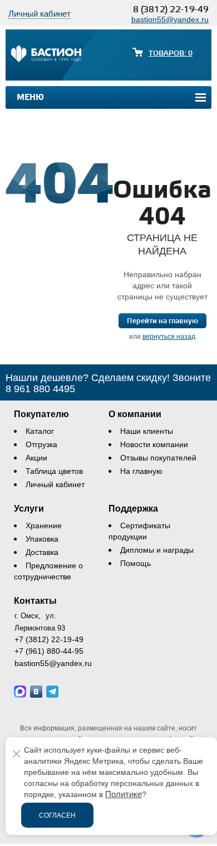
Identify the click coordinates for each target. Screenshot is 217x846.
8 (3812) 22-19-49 (171, 9)
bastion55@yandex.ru (170, 19)
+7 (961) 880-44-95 (48, 651)
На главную (141, 471)
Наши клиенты (146, 431)
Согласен (57, 815)
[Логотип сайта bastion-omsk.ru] (46, 55)
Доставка (42, 552)
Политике (123, 794)
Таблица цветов (54, 471)
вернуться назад (168, 337)
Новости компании (154, 444)
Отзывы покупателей (158, 457)
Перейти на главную (162, 321)
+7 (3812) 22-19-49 (48, 639)
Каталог (40, 431)
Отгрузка (41, 444)
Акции (36, 457)
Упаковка (42, 538)
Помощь (135, 563)
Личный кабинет (55, 484)
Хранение (44, 525)
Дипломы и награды (157, 549)
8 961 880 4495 (40, 388)
